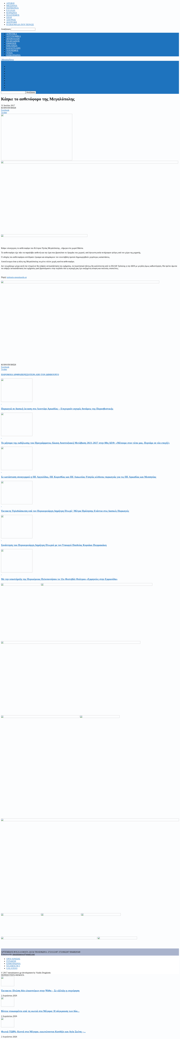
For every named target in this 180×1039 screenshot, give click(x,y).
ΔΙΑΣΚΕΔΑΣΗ (13, 38)
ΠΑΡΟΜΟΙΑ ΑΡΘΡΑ (10, 374)
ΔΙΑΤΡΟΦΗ (11, 22)
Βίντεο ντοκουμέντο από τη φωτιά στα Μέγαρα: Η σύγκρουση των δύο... (40, 1011)
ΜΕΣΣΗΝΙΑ (11, 5)
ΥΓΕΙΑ (9, 53)
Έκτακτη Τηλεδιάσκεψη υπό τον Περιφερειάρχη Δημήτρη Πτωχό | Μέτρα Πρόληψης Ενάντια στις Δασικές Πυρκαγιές (65, 511)
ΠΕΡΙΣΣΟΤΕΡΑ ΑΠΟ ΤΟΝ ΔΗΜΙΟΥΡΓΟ (39, 374)
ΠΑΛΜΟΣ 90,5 (13, 966)
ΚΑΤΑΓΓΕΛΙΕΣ (13, 48)
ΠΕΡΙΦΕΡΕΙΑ (12, 8)
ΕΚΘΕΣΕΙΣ (11, 43)
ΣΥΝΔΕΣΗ (11, 961)
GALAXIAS (11, 968)
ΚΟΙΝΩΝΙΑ (11, 13)
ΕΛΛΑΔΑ (10, 10)
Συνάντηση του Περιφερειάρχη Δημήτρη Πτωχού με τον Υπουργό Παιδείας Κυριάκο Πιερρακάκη (54, 545)
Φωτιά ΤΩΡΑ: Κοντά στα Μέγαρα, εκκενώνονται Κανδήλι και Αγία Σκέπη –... (43, 1031)
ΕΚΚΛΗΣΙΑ (11, 46)
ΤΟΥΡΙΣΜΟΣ (12, 50)
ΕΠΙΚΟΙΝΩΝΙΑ (13, 55)
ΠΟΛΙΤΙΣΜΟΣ (12, 15)
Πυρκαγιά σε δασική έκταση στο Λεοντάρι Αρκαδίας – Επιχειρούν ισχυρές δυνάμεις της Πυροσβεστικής (57, 408)
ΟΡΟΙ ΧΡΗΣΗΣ (13, 959)
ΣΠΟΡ (9, 17)
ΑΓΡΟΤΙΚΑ (11, 34)
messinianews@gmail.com (24, 954)
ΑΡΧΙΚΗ (10, 3)
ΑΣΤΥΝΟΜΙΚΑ (13, 36)
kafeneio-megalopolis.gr (17, 277)
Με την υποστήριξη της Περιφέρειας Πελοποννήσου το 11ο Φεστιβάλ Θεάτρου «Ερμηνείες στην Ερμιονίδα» (59, 579)
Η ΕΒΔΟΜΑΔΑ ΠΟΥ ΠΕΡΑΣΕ (20, 24)
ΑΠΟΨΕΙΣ (11, 20)
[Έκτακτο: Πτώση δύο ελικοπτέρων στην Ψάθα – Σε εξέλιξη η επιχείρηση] (7, 985)
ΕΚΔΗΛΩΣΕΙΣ (13, 41)
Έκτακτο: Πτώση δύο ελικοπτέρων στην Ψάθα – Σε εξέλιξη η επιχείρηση (40, 990)
